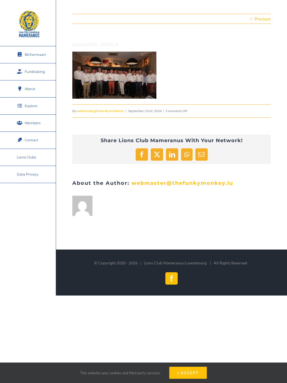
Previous (262, 18)
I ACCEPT (188, 372)
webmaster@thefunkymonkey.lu (100, 111)
